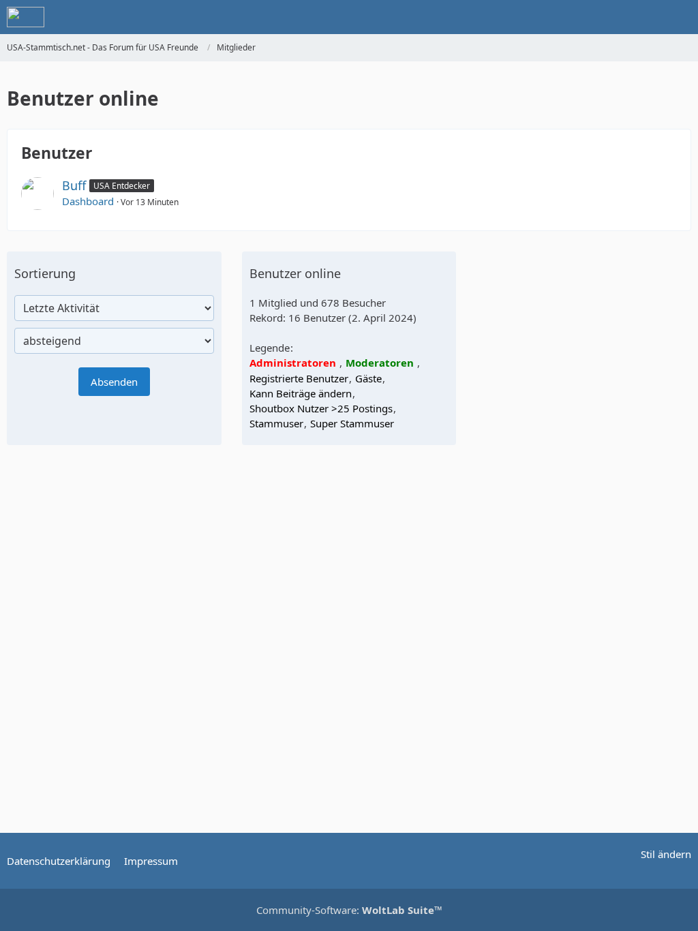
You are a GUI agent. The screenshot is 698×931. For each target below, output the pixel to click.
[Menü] (680, 17)
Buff (74, 185)
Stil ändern (666, 854)
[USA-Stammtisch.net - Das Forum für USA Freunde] (25, 17)
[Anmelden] (646, 17)
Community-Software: (349, 910)
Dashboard (88, 201)
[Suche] (612, 17)
